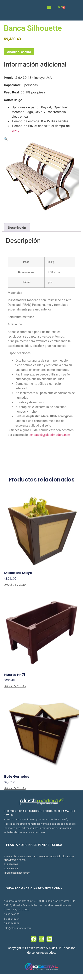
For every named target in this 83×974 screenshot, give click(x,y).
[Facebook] (33, 939)
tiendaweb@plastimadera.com (50, 435)
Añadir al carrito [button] (15, 584)
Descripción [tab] (17, 227)
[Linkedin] (49, 939)
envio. (16, 130)
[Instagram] (41, 939)
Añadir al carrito (19, 52)
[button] (49, 7)
